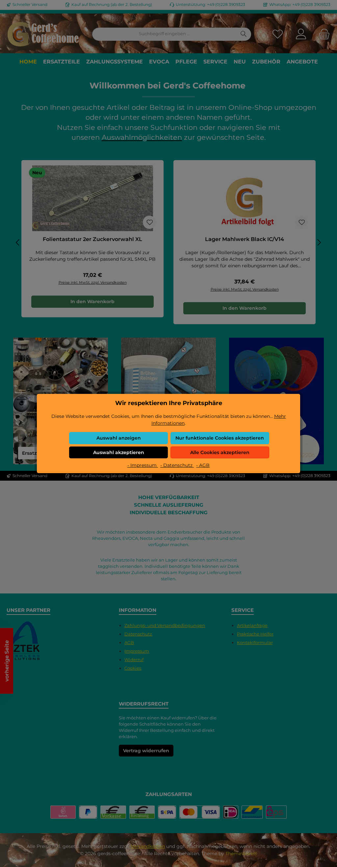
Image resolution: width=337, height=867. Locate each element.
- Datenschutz (177, 465)
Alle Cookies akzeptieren (219, 452)
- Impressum (142, 465)
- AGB (203, 465)
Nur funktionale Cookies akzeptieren (219, 438)
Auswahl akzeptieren (118, 452)
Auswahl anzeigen (118, 438)
